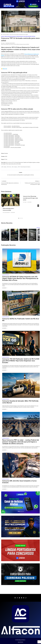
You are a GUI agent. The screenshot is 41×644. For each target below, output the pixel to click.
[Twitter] (17, 598)
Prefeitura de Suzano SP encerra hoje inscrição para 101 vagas (32, 183)
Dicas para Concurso (28, 36)
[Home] (1, 34)
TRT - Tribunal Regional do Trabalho (24, 166)
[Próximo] (38, 205)
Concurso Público (19, 36)
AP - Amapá (4, 166)
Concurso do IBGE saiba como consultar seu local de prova (10, 183)
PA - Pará (9, 166)
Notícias (33, 36)
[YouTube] (21, 598)
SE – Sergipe (14, 166)
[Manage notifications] (38, 642)
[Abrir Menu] (38, 1)
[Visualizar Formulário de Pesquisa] (36, 1)
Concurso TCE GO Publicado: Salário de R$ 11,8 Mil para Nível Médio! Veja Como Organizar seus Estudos (20, 361)
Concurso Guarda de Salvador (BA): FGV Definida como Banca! (20, 402)
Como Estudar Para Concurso (10, 36)
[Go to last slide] (3, 205)
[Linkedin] (24, 598)
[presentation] (10, 200)
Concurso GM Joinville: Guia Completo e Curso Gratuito (19, 482)
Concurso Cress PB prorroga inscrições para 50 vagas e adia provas (30, 198)
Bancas (2, 36)
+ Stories (38, 227)
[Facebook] (15, 598)
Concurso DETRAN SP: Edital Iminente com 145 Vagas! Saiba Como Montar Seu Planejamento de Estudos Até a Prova (20, 278)
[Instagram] (19, 598)
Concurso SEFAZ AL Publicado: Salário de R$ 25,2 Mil (20, 320)
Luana (20, 172)
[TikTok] (26, 598)
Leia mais (4, 328)
